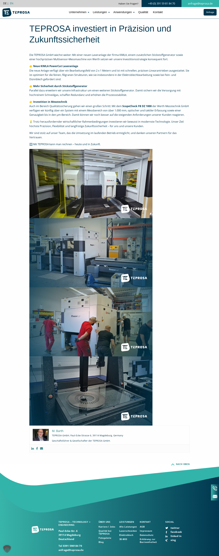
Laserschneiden (128, 531)
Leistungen (100, 12)
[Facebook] (37, 448)
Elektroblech (126, 535)
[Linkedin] (32, 448)
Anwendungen (122, 12)
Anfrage (210, 12)
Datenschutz (147, 535)
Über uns (104, 522)
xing (173, 540)
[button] (7, 549)
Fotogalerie (105, 538)
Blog (101, 542)
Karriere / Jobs (107, 527)
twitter (175, 527)
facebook (176, 531)
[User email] (41, 448)
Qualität (143, 12)
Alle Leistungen (128, 527)
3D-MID (123, 539)
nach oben (183, 464)
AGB (142, 527)
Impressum (146, 531)
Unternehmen (77, 12)
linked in (175, 536)
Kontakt (158, 12)
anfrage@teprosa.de (200, 3)
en (11, 3)
